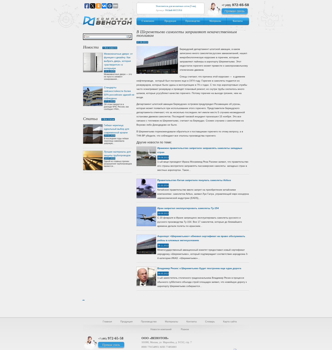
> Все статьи (108, 119)
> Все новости (110, 48)
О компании (147, 21)
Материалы (215, 21)
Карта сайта (230, 321)
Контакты (238, 21)
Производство (192, 21)
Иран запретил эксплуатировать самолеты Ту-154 (188, 208)
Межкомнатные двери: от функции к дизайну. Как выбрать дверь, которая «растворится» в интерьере (118, 61)
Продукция (170, 21)
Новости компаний (161, 329)
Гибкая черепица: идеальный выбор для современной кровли (116, 129)
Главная (107, 321)
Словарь (210, 321)
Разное (185, 329)
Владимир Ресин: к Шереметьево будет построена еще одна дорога (199, 268)
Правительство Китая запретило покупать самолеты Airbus (194, 180)
